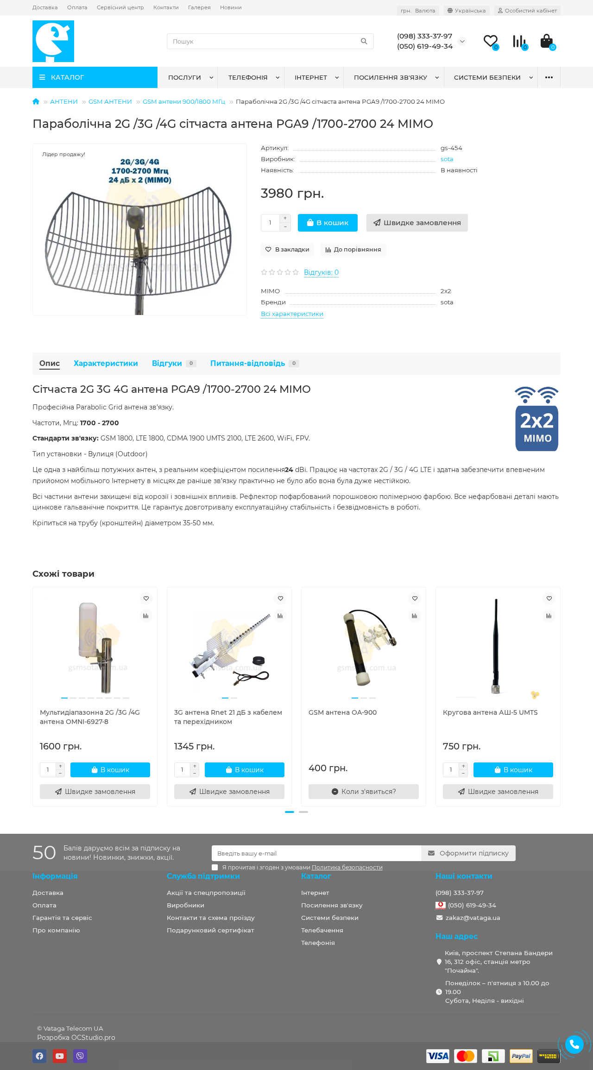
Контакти (166, 7)
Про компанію (56, 930)
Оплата (77, 7)
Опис (49, 363)
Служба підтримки (203, 876)
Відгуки (172, 363)
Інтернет (311, 77)
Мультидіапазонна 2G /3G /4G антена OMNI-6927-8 (90, 717)
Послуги (184, 77)
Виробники (185, 905)
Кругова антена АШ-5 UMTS (490, 712)
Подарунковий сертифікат (210, 930)
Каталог (316, 876)
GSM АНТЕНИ (110, 101)
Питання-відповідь (253, 363)
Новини (231, 7)
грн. (418, 10)
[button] (289, 812)
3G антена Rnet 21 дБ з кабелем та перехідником (228, 717)
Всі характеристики (292, 313)
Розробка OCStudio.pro (76, 1037)
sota (447, 159)
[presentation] (33, 695)
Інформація (55, 876)
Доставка (45, 7)
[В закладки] (145, 598)
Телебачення (322, 930)
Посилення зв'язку (390, 77)
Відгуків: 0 (321, 272)
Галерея (199, 7)
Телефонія (248, 77)
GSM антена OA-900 (343, 712)
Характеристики (106, 363)
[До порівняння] (145, 616)
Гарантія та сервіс (62, 917)
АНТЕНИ (64, 101)
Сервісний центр (120, 7)
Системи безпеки (487, 77)
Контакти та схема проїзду (211, 917)
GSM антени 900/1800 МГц (184, 101)
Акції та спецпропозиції (206, 892)
